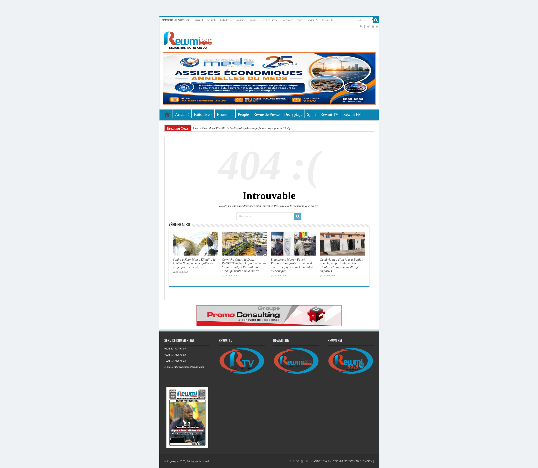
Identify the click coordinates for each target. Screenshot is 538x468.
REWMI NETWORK (361, 461)
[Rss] (361, 26)
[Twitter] (368, 26)
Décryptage (287, 19)
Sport (299, 19)
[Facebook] (364, 26)
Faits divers (226, 19)
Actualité (211, 19)
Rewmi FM (328, 19)
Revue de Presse (269, 19)
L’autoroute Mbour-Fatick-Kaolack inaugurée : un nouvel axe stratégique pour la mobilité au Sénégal (292, 265)
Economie (241, 19)
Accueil (199, 19)
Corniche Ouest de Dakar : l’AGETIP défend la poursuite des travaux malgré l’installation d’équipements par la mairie (244, 265)
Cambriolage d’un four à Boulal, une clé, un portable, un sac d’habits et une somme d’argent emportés (341, 265)
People (253, 19)
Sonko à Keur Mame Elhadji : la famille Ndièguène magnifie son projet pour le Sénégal (242, 128)
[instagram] (377, 26)
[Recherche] (376, 20)
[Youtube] (372, 26)
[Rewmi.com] (189, 39)
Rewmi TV (312, 19)
